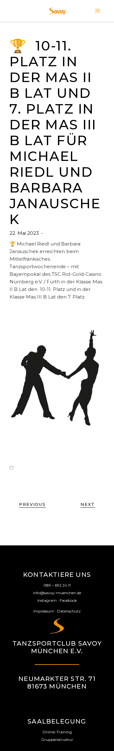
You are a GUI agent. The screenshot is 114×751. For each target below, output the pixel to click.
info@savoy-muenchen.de (57, 592)
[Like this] (12, 467)
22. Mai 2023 (25, 233)
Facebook (68, 600)
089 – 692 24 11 (57, 585)
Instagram (47, 600)
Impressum (43, 611)
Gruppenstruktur (57, 739)
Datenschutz (69, 611)
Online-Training (57, 732)
